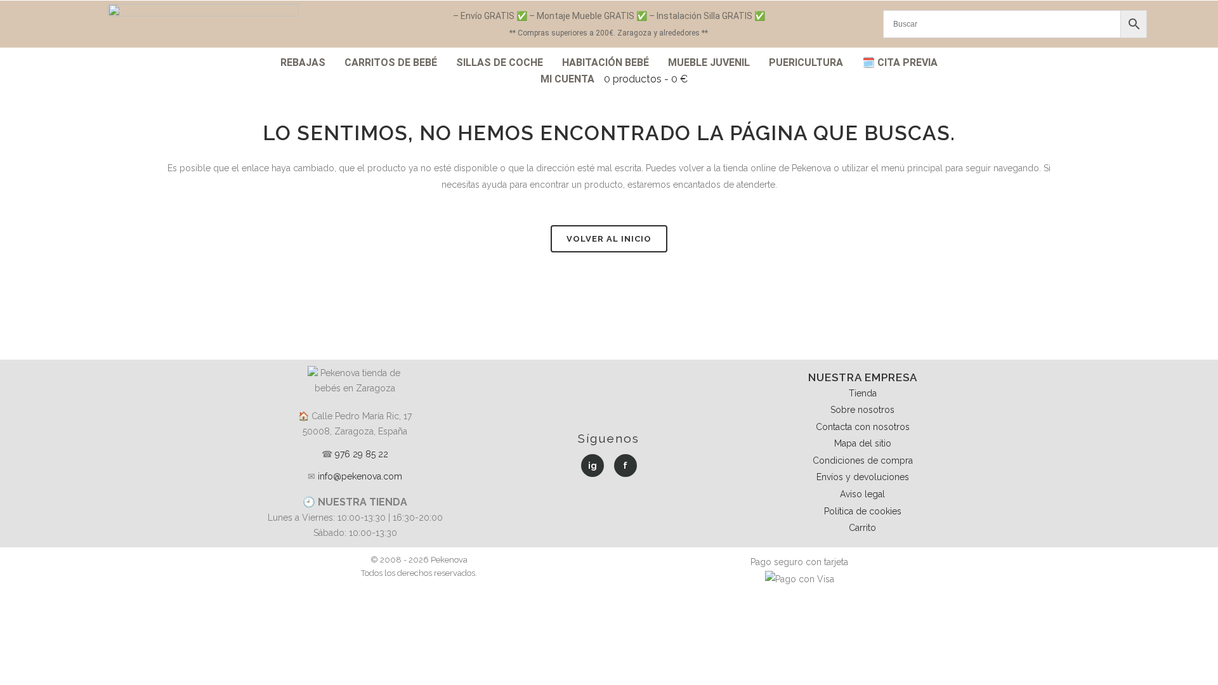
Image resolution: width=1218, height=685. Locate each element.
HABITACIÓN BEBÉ (605, 62)
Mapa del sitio (862, 443)
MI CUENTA (567, 79)
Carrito (862, 528)
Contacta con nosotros (863, 427)
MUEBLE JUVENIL (709, 62)
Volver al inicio (609, 239)
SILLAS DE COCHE (499, 62)
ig (592, 465)
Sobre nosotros (862, 410)
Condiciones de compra (863, 460)
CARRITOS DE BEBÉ (390, 62)
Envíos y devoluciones (862, 477)
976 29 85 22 (361, 454)
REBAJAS (302, 62)
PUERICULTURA (806, 62)
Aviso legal (862, 494)
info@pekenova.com (360, 476)
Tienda (863, 393)
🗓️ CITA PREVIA (900, 62)
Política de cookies (862, 511)
